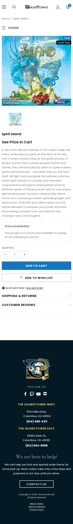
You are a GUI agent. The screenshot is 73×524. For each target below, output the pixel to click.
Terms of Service (36, 506)
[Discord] (45, 394)
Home (6, 18)
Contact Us (36, 484)
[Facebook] (25, 394)
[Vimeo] (32, 394)
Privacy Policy (36, 509)
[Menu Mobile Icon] (4, 7)
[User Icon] (58, 7)
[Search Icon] (14, 7)
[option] (36, 71)
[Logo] (36, 7)
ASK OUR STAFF (34, 288)
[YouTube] (38, 394)
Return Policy (36, 503)
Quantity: (8, 248)
